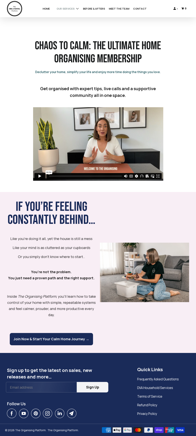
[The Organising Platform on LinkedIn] (60, 413)
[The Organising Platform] (20, 8)
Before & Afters (94, 8)
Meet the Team (119, 8)
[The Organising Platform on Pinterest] (36, 413)
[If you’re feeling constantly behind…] (144, 272)
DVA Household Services (155, 388)
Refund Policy (147, 405)
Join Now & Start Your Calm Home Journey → (51, 339)
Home (46, 8)
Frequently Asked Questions (158, 379)
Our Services (66, 8)
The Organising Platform (30, 430)
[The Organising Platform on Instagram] (48, 413)
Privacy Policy (147, 413)
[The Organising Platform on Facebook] (12, 413)
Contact (140, 8)
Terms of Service (149, 396)
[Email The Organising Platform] (72, 413)
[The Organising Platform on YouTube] (24, 413)
